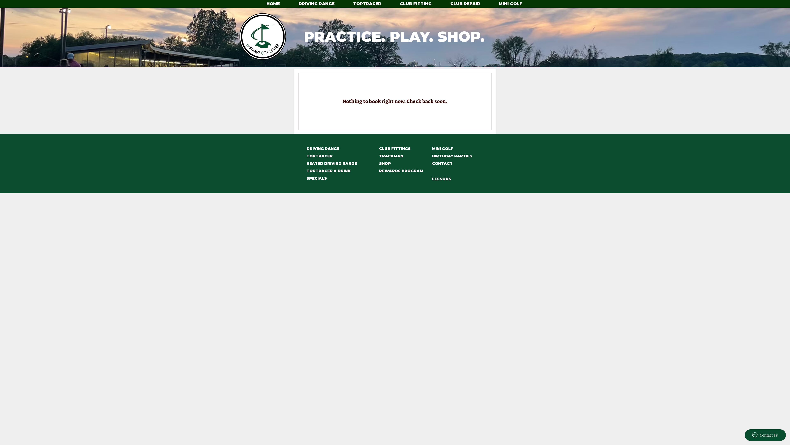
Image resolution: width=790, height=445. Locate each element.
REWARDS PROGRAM (401, 171)
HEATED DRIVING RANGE (332, 163)
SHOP (385, 163)
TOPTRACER (320, 156)
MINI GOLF (442, 148)
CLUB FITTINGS (395, 148)
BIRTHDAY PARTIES (452, 156)
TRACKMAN (391, 156)
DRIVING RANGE (323, 148)
